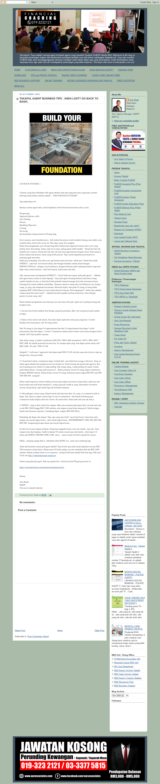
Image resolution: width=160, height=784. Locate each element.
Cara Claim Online (122, 378)
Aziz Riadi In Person (123, 159)
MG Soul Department (123, 667)
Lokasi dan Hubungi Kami (125, 241)
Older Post (99, 631)
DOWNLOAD (20, 75)
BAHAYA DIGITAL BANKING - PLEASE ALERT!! (134, 574)
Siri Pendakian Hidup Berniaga (128, 257)
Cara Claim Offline (122, 382)
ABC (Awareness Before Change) (129, 403)
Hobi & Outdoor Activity (124, 163)
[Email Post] (49, 495)
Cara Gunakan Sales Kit (125, 370)
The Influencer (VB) (123, 390)
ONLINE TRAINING (53, 80)
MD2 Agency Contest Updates (128, 678)
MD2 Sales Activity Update (126, 674)
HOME (17, 70)
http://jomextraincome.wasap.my (42, 455)
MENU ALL (19, 86)
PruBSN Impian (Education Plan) (129, 204)
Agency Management (123, 393)
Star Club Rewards (122, 321)
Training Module (121, 366)
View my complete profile (126, 121)
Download (118, 234)
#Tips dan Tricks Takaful (125, 343)
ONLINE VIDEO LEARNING (74, 75)
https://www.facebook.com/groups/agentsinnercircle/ (42, 467)
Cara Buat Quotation (123, 374)
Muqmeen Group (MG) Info (126, 663)
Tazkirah (118, 407)
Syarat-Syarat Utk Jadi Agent (127, 317)
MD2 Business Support (124, 686)
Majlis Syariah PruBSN (124, 180)
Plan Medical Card (122, 214)
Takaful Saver (120, 218)
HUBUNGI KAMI (125, 70)
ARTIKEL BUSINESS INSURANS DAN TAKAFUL (89, 80)
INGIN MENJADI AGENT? (101, 70)
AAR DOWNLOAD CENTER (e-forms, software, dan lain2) (133, 523)
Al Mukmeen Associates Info (127, 659)
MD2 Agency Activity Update (127, 670)
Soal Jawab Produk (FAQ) (126, 237)
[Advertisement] (59, 605)
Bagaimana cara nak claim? (126, 226)
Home (60, 631)
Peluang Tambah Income (125, 306)
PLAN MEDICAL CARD (35, 70)
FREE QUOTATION (126, 80)
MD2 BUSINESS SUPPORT (27, 80)
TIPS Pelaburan (121, 285)
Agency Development (124, 350)
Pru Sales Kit (120, 339)
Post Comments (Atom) (38, 636)
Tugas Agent (120, 335)
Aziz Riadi (134, 100)
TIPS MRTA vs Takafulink (126, 297)
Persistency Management (125, 386)
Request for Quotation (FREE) (127, 230)
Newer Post (20, 631)
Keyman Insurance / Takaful (127, 261)
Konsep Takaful (121, 176)
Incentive (118, 346)
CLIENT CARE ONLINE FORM (106, 75)
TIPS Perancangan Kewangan (127, 289)
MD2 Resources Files (124, 682)
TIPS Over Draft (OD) (124, 293)
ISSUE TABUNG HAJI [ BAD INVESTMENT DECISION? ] (135, 600)
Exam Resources (122, 324)
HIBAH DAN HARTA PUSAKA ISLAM (68, 70)
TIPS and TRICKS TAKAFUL (44, 75)
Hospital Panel (120, 222)
